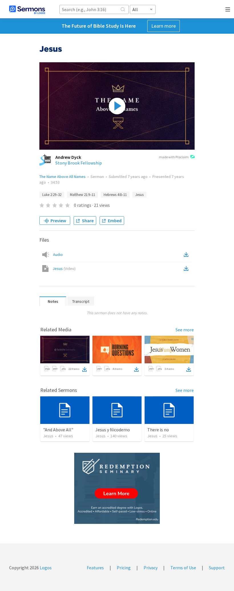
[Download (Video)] (187, 268)
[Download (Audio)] (187, 254)
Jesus (139, 194)
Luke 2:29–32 (51, 194)
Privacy (151, 567)
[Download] (84, 369)
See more (184, 329)
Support (217, 567)
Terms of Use (183, 567)
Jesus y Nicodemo (112, 429)
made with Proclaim (174, 157)
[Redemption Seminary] (117, 488)
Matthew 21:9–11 (82, 194)
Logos (45, 567)
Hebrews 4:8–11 (115, 194)
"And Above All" (58, 429)
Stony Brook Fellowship (78, 163)
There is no (158, 429)
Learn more (163, 26)
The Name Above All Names (62, 176)
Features (95, 567)
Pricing (124, 567)
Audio (58, 254)
